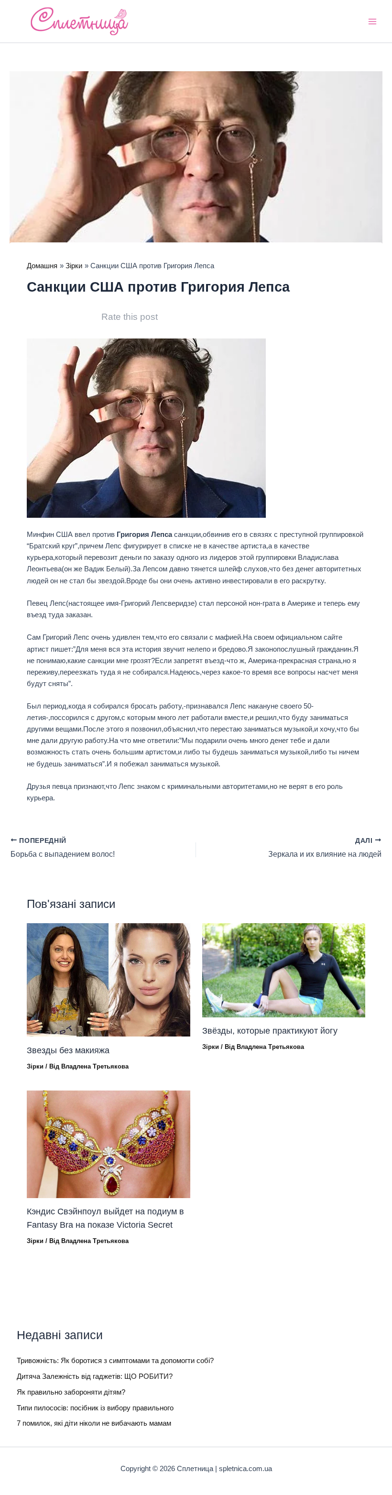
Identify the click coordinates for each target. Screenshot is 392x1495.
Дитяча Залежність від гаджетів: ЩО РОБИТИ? (95, 1376)
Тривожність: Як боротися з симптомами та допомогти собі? (115, 1360)
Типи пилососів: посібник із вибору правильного (95, 1408)
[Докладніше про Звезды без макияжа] (108, 979)
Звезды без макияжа (68, 1050)
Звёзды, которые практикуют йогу (270, 1031)
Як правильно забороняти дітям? (71, 1392)
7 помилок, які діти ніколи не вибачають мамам (94, 1423)
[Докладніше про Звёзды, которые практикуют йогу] (283, 969)
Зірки (35, 1066)
